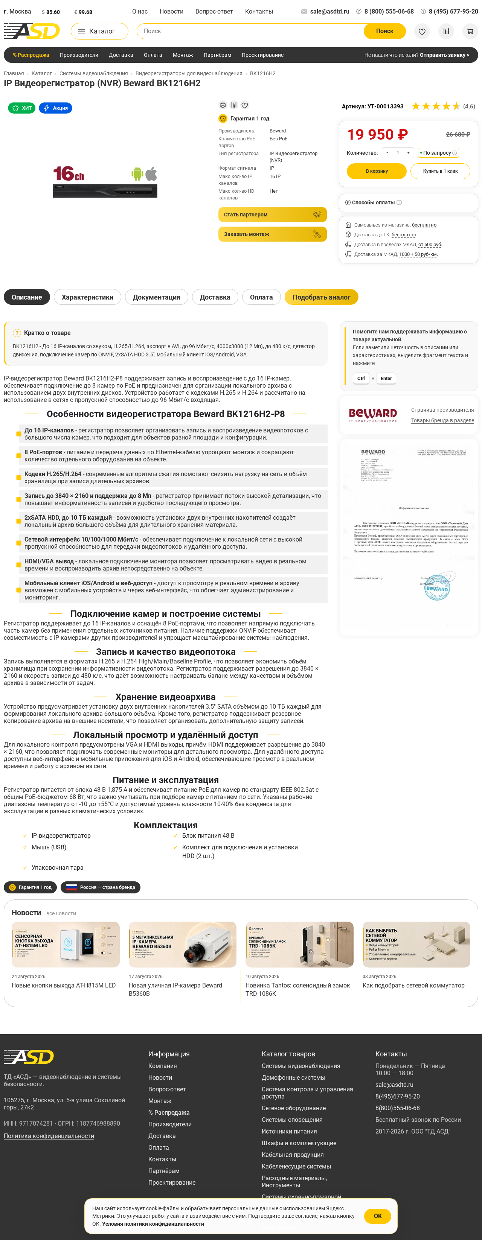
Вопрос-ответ (214, 11)
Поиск (385, 31)
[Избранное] (422, 31)
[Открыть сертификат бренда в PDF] (408, 536)
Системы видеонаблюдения (301, 1066)
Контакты (259, 11)
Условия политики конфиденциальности (153, 1224)
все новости (61, 913)
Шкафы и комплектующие (299, 1143)
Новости (171, 11)
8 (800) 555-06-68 (389, 11)
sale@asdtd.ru (329, 11)
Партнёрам (217, 55)
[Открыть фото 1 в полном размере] (105, 188)
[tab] (27, 297)
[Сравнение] (446, 31)
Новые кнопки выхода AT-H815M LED (64, 985)
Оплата (153, 55)
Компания (162, 1066)
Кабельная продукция (293, 1154)
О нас (140, 11)
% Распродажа (31, 55)
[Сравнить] (233, 105)
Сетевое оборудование (294, 1108)
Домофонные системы (293, 1077)
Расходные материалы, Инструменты (294, 1182)
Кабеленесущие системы (296, 1166)
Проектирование (263, 55)
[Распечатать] (222, 105)
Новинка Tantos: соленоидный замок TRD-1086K (298, 989)
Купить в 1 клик (440, 171)
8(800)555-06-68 (397, 1108)
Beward (278, 131)
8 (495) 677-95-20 (453, 11)
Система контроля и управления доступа (307, 1093)
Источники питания (289, 1131)
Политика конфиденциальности (49, 1136)
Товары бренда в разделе (442, 420)
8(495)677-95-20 (397, 1096)
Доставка (121, 55)
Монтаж (183, 55)
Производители (79, 55)
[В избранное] (244, 105)
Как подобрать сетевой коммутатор (414, 985)
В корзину (377, 171)
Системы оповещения (292, 1119)
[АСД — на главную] (32, 31)
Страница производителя (442, 410)
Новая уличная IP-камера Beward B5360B (175, 989)
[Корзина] (470, 31)
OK (378, 1216)
